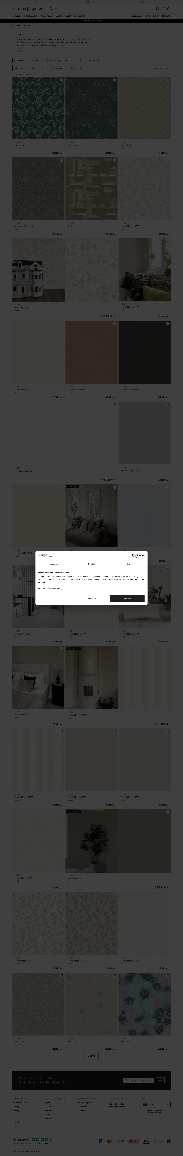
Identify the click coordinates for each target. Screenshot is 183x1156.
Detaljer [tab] (91, 564)
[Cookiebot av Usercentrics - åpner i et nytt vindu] (134, 556)
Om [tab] (128, 564)
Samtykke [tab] (54, 564)
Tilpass (90, 598)
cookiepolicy (56, 588)
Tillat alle (127, 598)
